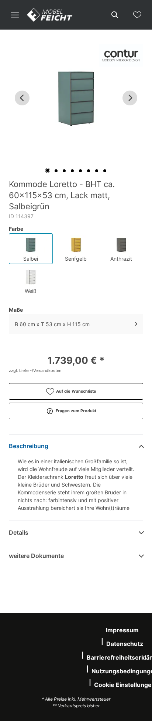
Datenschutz (124, 643)
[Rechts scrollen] (129, 98)
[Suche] (114, 14)
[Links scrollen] (22, 98)
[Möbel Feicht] (50, 15)
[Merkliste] (137, 15)
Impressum (122, 630)
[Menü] (15, 15)
